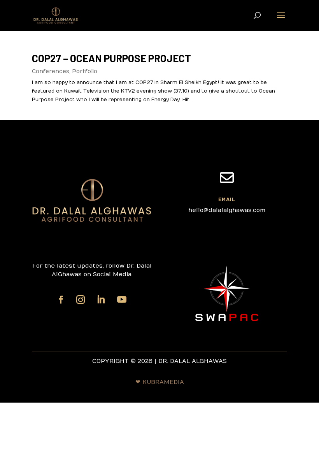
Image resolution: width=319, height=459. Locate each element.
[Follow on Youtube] (121, 299)
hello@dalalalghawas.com (226, 210)
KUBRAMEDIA (163, 381)
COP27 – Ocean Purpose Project (111, 58)
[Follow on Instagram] (80, 299)
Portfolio (84, 71)
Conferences (50, 71)
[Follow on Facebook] (61, 299)
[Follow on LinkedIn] (100, 299)
